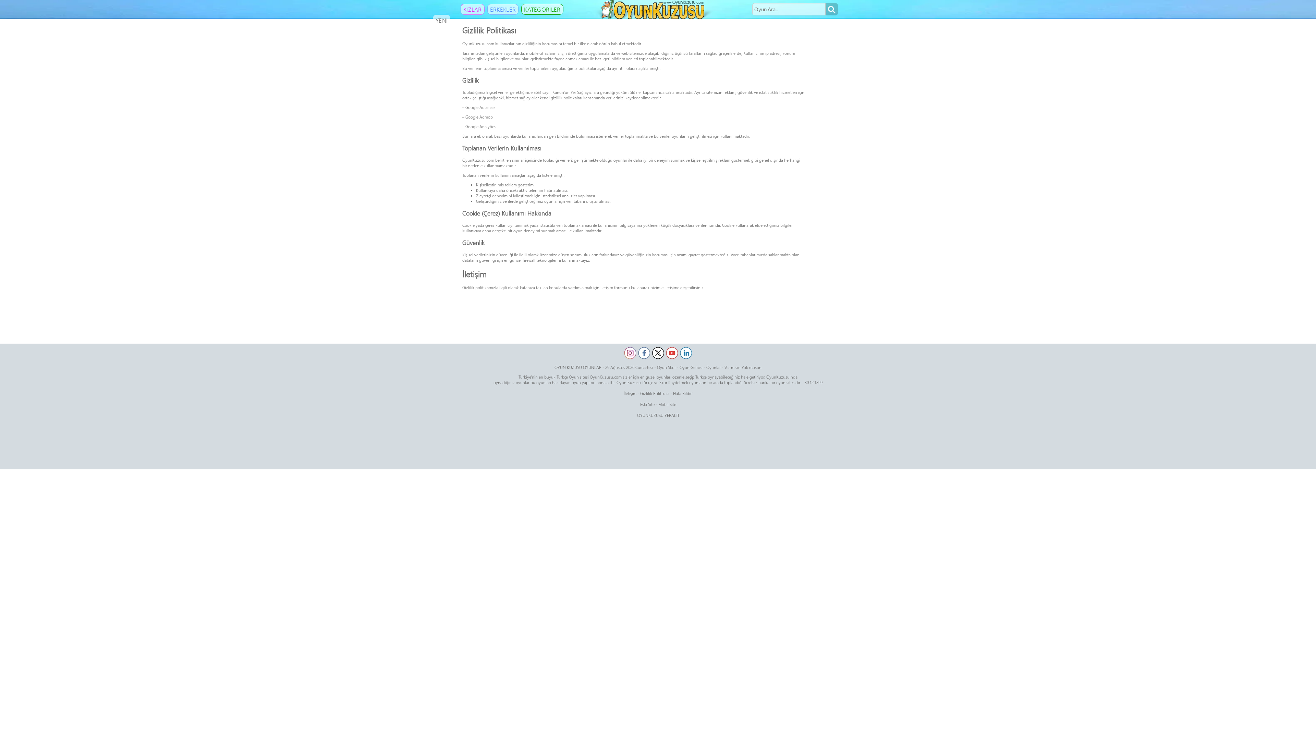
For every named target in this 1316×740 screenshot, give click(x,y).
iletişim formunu (615, 287)
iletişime (672, 287)
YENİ (442, 20)
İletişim (630, 393)
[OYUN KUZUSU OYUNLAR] (654, 17)
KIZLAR (472, 9)
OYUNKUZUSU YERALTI (658, 415)
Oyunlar (713, 367)
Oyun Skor (666, 367)
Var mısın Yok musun (742, 367)
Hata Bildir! (683, 393)
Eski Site (647, 404)
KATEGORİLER (542, 9)
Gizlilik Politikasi (654, 393)
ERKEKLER (503, 9)
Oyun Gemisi (691, 367)
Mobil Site (667, 404)
